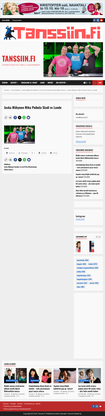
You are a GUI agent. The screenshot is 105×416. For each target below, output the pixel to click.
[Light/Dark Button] (85, 83)
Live (100, 82)
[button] (90, 83)
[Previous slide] (97, 237)
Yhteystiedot (17, 20)
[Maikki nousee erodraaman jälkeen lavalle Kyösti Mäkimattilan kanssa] (15, 375)
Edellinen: (20, 167)
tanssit (94, 283)
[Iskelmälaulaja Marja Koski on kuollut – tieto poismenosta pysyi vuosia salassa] (40, 375)
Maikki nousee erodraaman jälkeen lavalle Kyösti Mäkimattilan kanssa (87, 156)
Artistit (14, 82)
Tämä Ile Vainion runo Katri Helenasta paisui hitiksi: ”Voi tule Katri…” (78, 246)
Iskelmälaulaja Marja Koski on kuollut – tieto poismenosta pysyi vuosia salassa (88, 167)
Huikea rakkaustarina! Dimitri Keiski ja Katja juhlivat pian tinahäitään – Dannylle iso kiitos (91, 246)
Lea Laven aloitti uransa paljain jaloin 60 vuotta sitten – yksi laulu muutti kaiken (88, 184)
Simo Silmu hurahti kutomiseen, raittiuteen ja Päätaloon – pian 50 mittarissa (87, 193)
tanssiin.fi (82, 283)
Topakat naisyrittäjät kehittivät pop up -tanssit (63, 387)
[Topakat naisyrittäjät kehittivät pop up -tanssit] (65, 375)
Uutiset (50, 82)
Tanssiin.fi (18, 58)
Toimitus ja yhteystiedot (12, 406)
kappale (81, 264)
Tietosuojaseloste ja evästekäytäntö (17, 409)
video (80, 287)
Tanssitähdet (35, 380)
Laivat (42, 82)
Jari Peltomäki (82, 394)
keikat (93, 264)
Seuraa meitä (80, 98)
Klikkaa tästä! (81, 141)
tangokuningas (83, 275)
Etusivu (4, 82)
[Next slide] (99, 237)
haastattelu (82, 260)
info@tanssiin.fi (82, 117)
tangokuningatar (84, 279)
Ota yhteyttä (60, 82)
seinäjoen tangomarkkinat (87, 268)
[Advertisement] (37, 197)
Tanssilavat (59, 380)
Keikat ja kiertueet (12, 380)
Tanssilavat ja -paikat (29, 82)
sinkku (81, 271)
